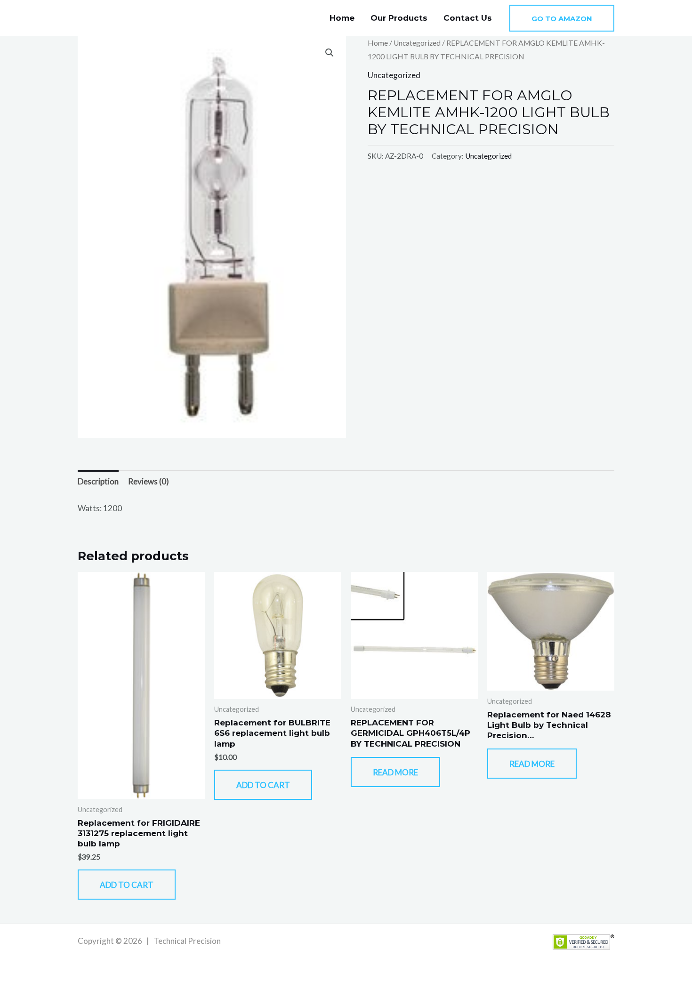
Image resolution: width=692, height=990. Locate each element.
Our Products (398, 18)
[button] (561, 18)
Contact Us (467, 18)
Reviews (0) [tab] (148, 481)
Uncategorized (417, 43)
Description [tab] (98, 481)
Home (342, 18)
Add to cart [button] (126, 885)
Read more (395, 772)
